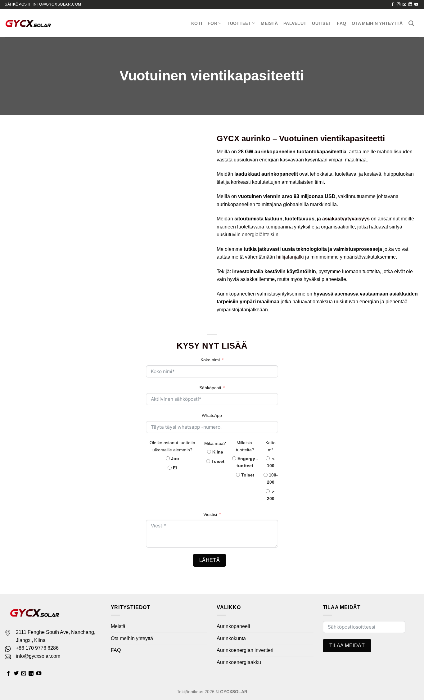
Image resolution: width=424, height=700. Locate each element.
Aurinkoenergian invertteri (245, 650)
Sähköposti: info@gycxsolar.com (43, 4)
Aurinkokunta (231, 638)
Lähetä (209, 560)
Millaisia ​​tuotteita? (245, 446)
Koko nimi (210, 359)
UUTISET (321, 23)
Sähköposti (210, 387)
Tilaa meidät (347, 645)
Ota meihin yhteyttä (377, 23)
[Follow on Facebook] (393, 4)
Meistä (269, 23)
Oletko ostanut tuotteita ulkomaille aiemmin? (172, 446)
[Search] (411, 23)
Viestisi (210, 514)
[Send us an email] (404, 4)
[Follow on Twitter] (16, 673)
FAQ (341, 23)
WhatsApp (212, 415)
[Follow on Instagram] (398, 4)
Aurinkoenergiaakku (239, 662)
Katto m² (270, 446)
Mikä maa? (215, 443)
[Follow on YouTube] (416, 4)
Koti (196, 23)
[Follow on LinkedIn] (410, 4)
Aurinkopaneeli (233, 626)
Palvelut (294, 23)
